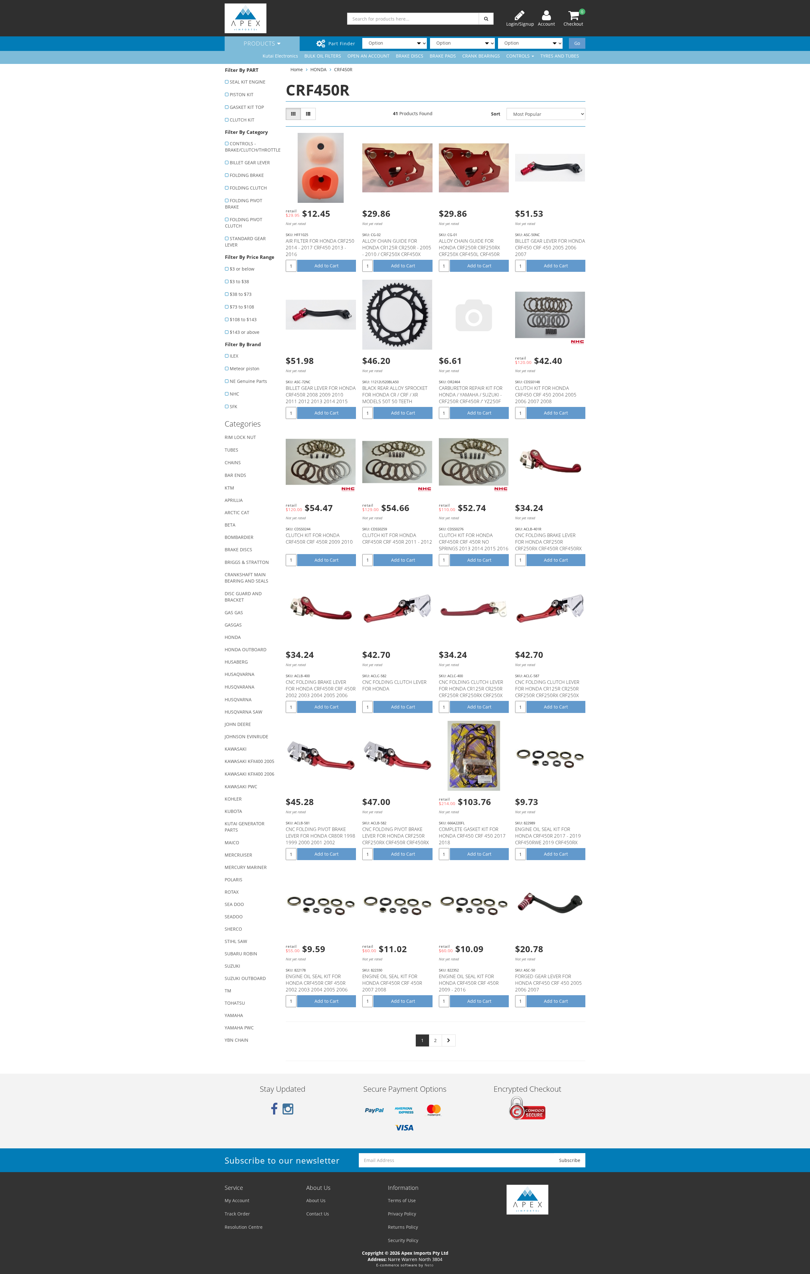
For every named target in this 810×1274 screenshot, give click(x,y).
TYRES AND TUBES (559, 56)
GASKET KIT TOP (247, 107)
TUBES (231, 450)
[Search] (486, 19)
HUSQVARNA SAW (243, 712)
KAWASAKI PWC (241, 787)
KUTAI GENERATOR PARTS (245, 827)
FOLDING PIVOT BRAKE (243, 203)
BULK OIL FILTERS (322, 56)
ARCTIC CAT (237, 512)
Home (296, 69)
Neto (429, 1265)
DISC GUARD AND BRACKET (243, 596)
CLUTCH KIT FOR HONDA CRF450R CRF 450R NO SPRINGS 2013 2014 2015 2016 (473, 542)
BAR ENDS (235, 475)
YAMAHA (234, 1015)
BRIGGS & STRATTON (247, 562)
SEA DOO (234, 904)
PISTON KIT (241, 94)
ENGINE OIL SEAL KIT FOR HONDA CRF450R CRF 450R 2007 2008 (392, 983)
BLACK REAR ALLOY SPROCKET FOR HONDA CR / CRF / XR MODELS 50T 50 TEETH (394, 394)
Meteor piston (244, 368)
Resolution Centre (244, 1227)
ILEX (234, 356)
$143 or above (244, 332)
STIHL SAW (236, 941)
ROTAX (232, 892)
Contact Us (317, 1214)
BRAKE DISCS (409, 56)
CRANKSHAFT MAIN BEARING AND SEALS (246, 577)
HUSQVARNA (238, 699)
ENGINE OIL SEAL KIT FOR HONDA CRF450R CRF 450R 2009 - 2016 (469, 983)
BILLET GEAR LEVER (250, 162)
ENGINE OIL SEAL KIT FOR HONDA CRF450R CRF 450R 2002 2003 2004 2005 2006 (317, 983)
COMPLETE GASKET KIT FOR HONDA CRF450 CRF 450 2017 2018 (472, 836)
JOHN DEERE (238, 724)
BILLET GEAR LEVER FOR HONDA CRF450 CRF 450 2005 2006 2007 (550, 247)
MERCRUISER (238, 855)
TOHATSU (235, 1003)
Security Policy (403, 1240)
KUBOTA (233, 811)
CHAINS (233, 462)
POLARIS (233, 880)
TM (228, 991)
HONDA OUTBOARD (245, 649)
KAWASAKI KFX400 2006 (249, 774)
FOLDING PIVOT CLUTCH (243, 222)
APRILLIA (234, 500)
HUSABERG (236, 662)
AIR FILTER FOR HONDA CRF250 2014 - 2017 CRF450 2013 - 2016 (320, 247)
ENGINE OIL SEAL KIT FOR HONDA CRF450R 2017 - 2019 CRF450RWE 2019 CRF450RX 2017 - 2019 (548, 839)
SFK (233, 406)
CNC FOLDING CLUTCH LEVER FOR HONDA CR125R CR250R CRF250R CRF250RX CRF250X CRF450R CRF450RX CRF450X (471, 692)
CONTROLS (518, 56)
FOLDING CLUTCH (248, 188)
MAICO (232, 843)
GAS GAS (234, 612)
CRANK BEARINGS (481, 56)
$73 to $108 (242, 307)
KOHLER (233, 799)
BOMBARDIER (239, 537)
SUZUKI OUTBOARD (245, 978)
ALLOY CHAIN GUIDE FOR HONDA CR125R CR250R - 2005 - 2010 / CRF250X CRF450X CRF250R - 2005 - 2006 (396, 251)
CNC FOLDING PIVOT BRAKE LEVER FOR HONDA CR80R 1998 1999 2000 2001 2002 (320, 836)
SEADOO (234, 917)
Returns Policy (403, 1227)
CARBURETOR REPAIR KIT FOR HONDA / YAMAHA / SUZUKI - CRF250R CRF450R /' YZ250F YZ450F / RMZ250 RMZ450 (470, 398)
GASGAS (233, 625)
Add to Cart (327, 266)
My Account (237, 1200)
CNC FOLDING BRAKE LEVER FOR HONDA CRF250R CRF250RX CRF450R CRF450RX (548, 542)
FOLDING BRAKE (247, 175)
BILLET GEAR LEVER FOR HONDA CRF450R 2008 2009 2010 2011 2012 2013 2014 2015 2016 (321, 398)
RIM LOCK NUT (240, 437)
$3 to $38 (239, 281)
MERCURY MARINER (246, 867)
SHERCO (233, 929)
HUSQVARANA (239, 687)
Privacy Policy (402, 1214)
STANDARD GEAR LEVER (245, 241)
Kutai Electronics (280, 56)
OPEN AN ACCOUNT (368, 56)
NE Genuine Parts (248, 381)
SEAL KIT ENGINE (247, 82)
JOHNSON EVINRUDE (246, 737)
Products (260, 43)
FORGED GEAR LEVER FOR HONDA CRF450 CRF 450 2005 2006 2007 (548, 983)
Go (577, 43)
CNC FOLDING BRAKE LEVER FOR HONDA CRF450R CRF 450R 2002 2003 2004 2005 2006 (321, 688)
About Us (316, 1200)
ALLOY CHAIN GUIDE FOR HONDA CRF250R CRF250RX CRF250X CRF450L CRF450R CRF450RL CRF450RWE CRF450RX (469, 254)
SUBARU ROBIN (241, 954)
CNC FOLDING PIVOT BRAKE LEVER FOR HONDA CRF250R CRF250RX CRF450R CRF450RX (395, 836)
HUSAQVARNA (239, 674)
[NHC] (577, 342)
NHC (234, 394)
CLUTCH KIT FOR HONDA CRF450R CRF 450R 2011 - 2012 (397, 538)
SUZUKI (232, 966)
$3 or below (242, 269)
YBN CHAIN (236, 1040)
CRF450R (343, 69)
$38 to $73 (241, 294)
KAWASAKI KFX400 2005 (249, 761)
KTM (229, 488)
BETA (230, 525)
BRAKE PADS (443, 56)
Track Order (237, 1214)
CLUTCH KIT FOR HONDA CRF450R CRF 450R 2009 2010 (319, 538)
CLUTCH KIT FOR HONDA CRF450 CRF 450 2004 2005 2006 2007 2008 (545, 394)
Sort (495, 114)
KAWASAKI (235, 749)
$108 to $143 (243, 319)
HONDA (233, 637)
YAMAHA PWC (239, 1028)
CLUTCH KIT (242, 120)
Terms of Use (402, 1200)
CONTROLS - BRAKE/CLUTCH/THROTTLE (252, 147)
